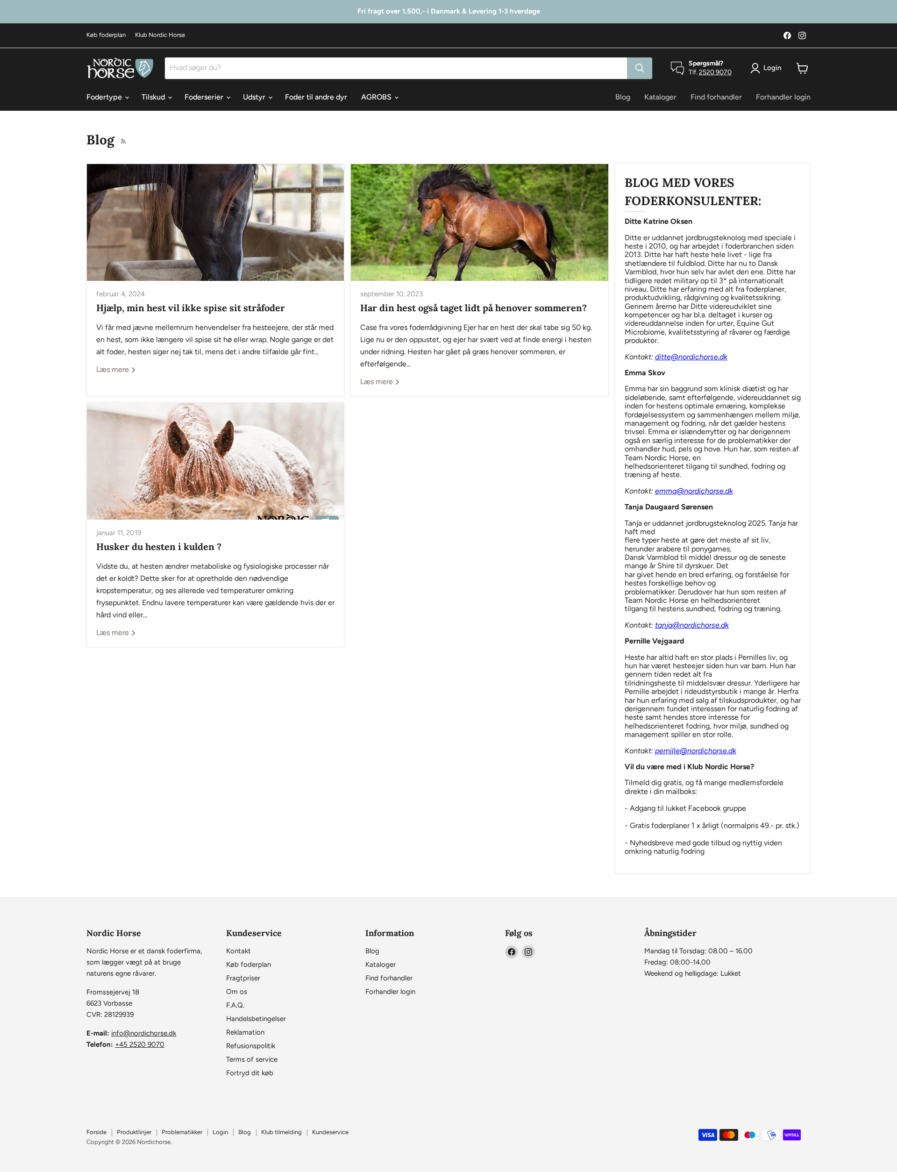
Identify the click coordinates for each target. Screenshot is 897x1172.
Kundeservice (330, 1132)
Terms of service (252, 1059)
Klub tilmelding (281, 1132)
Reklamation (245, 1032)
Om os (236, 991)
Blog (622, 97)
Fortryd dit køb (249, 1073)
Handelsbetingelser (256, 1019)
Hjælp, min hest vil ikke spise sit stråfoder (190, 308)
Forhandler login (783, 97)
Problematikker (182, 1132)
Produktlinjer (134, 1132)
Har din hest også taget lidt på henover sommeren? (473, 308)
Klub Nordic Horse (160, 35)
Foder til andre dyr (316, 97)
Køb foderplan (106, 35)
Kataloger (660, 97)
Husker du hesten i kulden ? (158, 546)
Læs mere (113, 369)
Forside (96, 1132)
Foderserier (205, 97)
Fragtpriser (243, 978)
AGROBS (377, 97)
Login (220, 1132)
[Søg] (639, 68)
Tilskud (154, 97)
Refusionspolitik (250, 1046)
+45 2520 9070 (139, 1044)
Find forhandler (716, 97)
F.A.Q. (235, 1005)
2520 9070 (715, 72)
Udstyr (255, 97)
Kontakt (238, 951)
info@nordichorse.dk (143, 1033)
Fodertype (105, 97)
